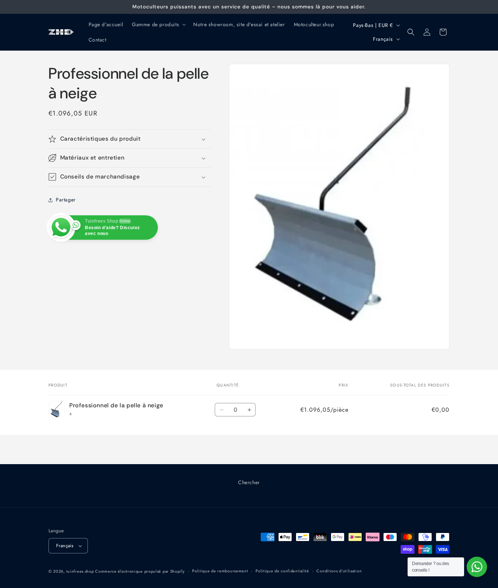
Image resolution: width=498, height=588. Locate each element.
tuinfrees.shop (81, 571)
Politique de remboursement (220, 571)
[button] (158, 24)
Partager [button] (66, 200)
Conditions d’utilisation (339, 571)
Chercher (249, 482)
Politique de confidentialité (282, 571)
